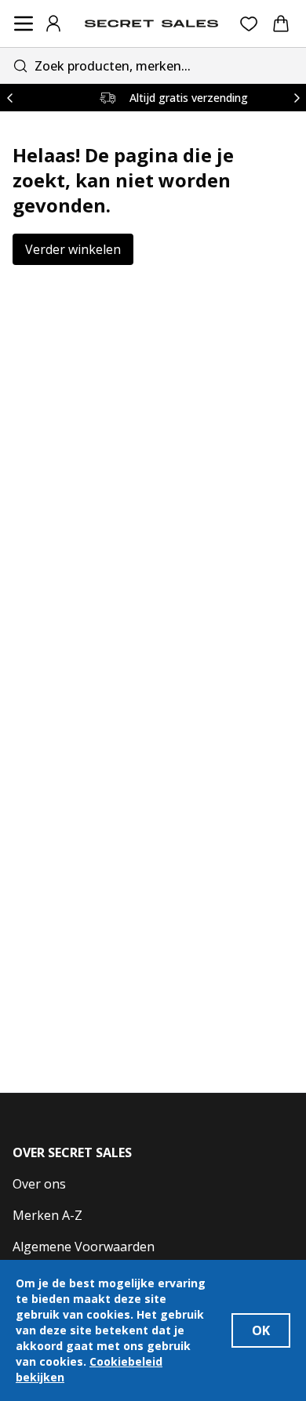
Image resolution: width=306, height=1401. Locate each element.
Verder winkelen (73, 249)
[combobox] (153, 65)
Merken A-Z (47, 1215)
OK (261, 1330)
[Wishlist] (249, 24)
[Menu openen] (23, 23)
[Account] (53, 23)
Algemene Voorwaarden (84, 1246)
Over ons (39, 1183)
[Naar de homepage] (151, 23)
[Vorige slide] (9, 97)
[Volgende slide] (296, 97)
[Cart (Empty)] (281, 23)
